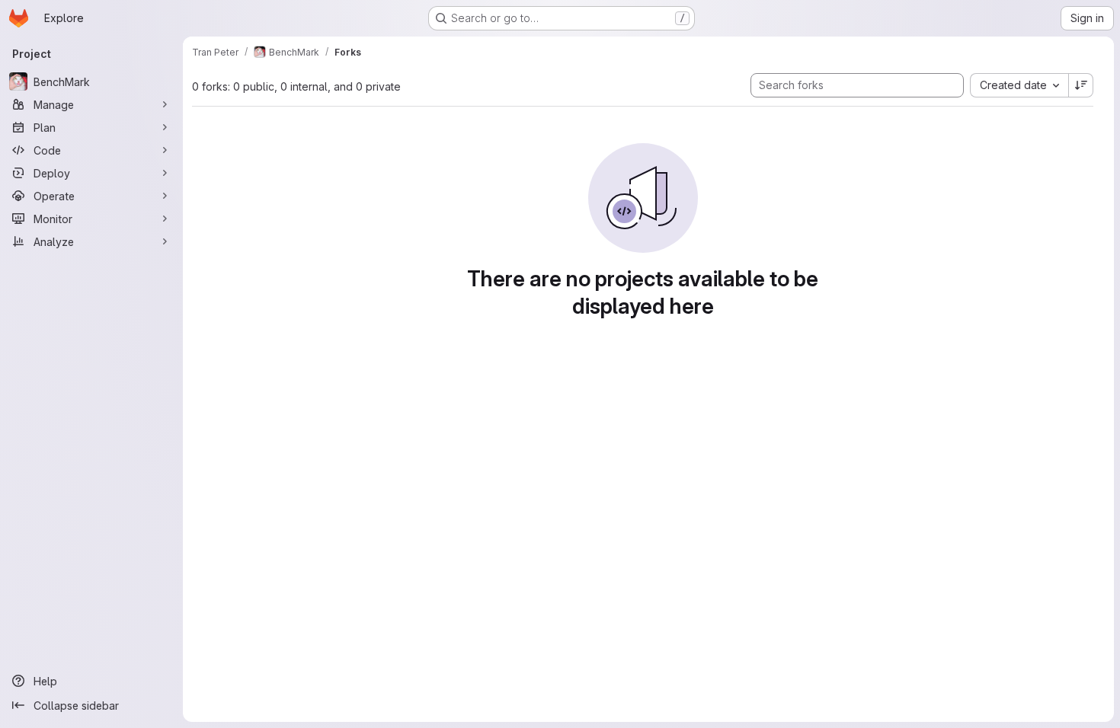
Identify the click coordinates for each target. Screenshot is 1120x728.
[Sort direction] (1081, 85)
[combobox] (1019, 85)
